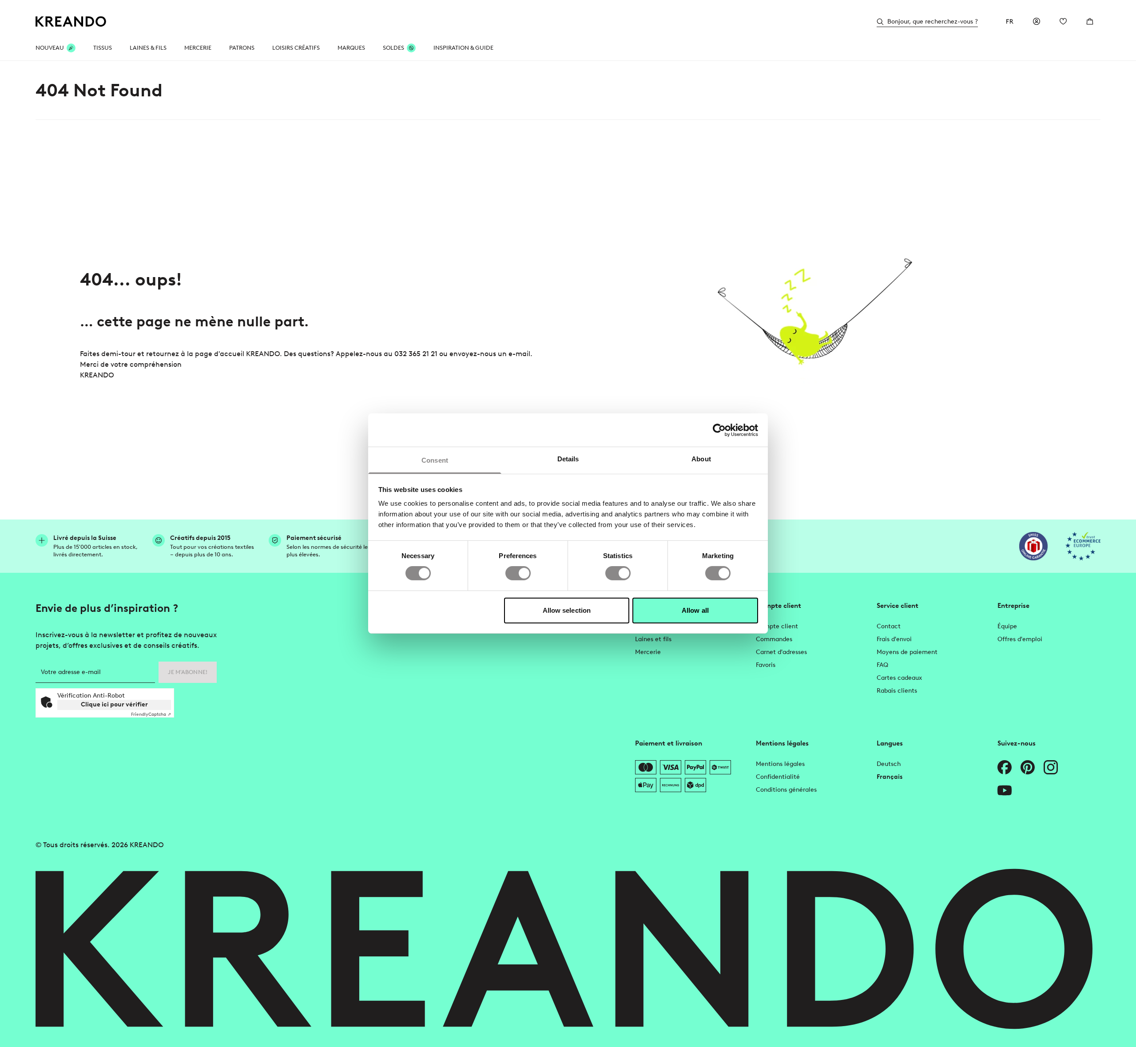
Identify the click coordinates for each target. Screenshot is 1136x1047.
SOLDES (393, 47)
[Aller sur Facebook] (1004, 767)
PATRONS (241, 47)
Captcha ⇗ (151, 714)
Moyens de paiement (907, 652)
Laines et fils (653, 639)
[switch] (518, 573)
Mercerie (648, 652)
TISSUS (102, 47)
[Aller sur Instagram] (1051, 767)
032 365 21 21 (415, 353)
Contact (889, 626)
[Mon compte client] (1036, 21)
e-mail (519, 353)
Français (889, 777)
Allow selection (567, 610)
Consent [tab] (434, 460)
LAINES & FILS (148, 47)
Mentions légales (780, 764)
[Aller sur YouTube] (1004, 790)
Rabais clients (897, 690)
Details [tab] (568, 459)
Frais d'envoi (894, 639)
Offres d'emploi (1019, 639)
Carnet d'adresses (781, 652)
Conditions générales (786, 789)
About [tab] (701, 459)
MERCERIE (197, 47)
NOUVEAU (50, 47)
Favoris (765, 665)
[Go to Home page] (71, 21)
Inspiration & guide (463, 47)
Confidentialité (778, 777)
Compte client (777, 626)
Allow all (695, 610)
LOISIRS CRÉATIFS (296, 47)
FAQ (882, 665)
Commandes (774, 639)
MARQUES (351, 47)
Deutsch (889, 764)
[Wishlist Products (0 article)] (1063, 21)
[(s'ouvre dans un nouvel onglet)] (1033, 546)
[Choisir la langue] (1010, 21)
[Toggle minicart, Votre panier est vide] (1089, 21)
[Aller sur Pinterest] (1028, 767)
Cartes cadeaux (899, 678)
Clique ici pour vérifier (114, 704)
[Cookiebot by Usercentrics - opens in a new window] (719, 429)
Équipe (1007, 626)
